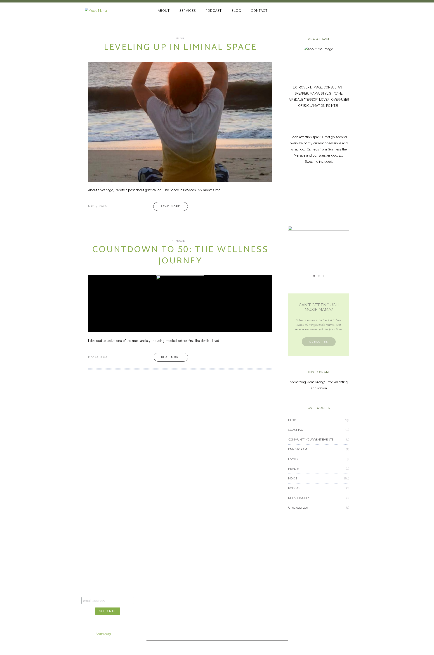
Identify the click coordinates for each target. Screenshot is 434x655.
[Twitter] (333, 10)
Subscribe (318, 341)
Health (202, 599)
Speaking (157, 617)
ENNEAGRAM (297, 449)
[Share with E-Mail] (271, 206)
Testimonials (254, 611)
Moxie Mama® (256, 574)
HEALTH (293, 468)
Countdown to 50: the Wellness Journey (180, 255)
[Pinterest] (340, 10)
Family (203, 586)
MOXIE (180, 240)
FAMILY (293, 459)
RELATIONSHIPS (299, 498)
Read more (170, 206)
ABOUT (164, 10)
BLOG (236, 10)
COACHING (295, 429)
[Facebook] (325, 10)
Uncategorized (298, 507)
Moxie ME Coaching (165, 605)
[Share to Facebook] (242, 206)
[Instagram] (347, 10)
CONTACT (259, 10)
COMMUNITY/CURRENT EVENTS (310, 439)
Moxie (202, 611)
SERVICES (187, 10)
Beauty (203, 574)
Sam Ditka (252, 586)
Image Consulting (164, 574)
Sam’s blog (103, 634)
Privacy (250, 624)
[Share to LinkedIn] (263, 206)
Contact (250, 599)
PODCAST (213, 10)
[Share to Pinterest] (256, 206)
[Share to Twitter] (249, 206)
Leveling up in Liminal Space (180, 48)
